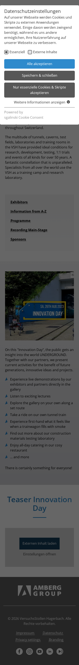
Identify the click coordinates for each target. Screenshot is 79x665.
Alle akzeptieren (39, 63)
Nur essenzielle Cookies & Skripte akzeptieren (39, 90)
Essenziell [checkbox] (17, 52)
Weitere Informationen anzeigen (39, 102)
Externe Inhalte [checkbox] (45, 52)
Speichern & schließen (39, 75)
